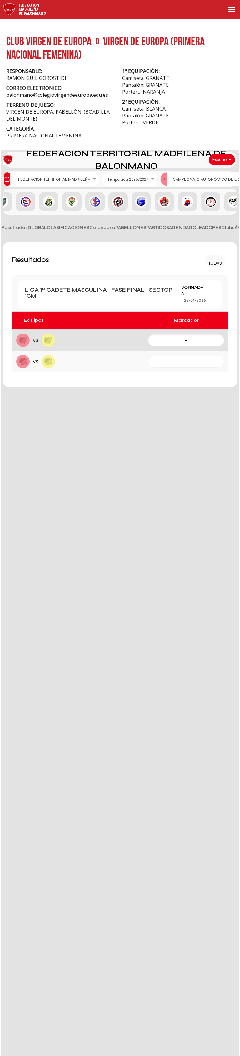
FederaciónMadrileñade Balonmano (32, 9)
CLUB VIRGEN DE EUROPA (49, 40)
